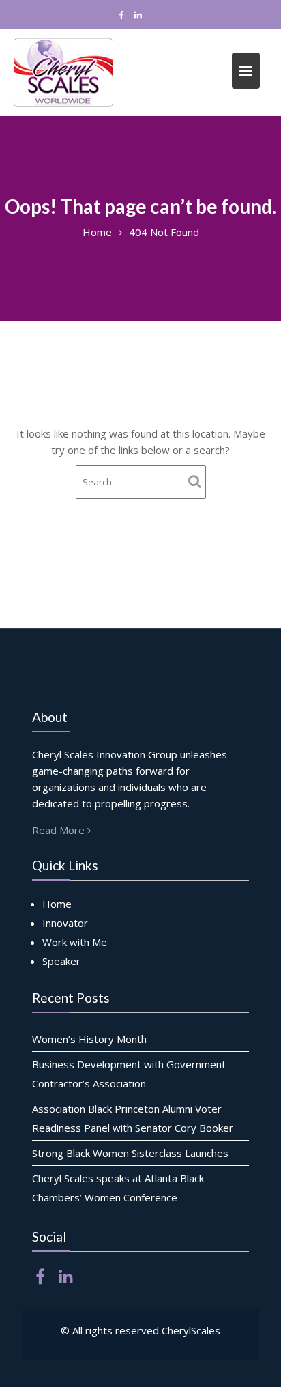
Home (57, 904)
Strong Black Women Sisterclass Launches (130, 1153)
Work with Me (74, 942)
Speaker (61, 961)
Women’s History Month (89, 1039)
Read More (59, 830)
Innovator (65, 923)
